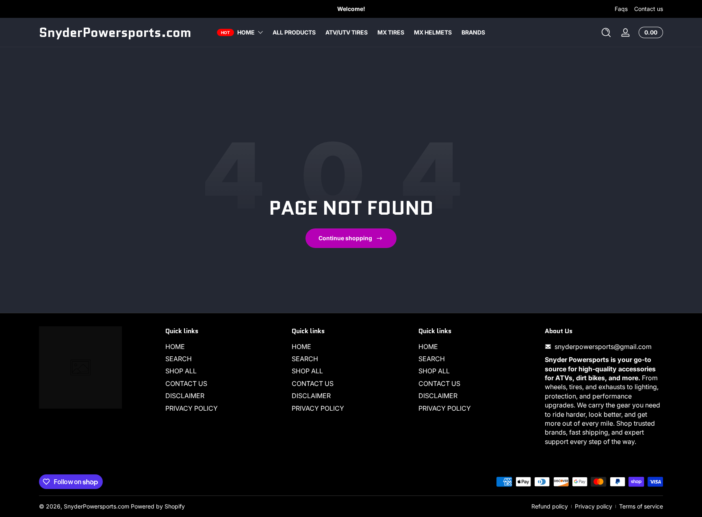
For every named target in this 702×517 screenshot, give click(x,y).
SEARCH (178, 359)
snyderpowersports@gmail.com (603, 347)
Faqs (621, 8)
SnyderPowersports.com (96, 506)
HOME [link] (246, 32)
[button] (606, 32)
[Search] (606, 32)
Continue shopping (345, 238)
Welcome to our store (361, 8)
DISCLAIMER (184, 396)
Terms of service (641, 506)
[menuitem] (224, 346)
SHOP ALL (181, 371)
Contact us (648, 8)
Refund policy (549, 506)
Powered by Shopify (158, 506)
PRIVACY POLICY (191, 408)
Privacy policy (593, 506)
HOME (175, 347)
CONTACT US (186, 383)
